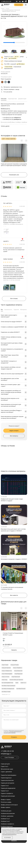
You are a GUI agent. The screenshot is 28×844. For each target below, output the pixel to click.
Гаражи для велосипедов (8, 796)
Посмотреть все (14, 175)
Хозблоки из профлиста (7, 824)
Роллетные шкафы (6, 802)
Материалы (23, 309)
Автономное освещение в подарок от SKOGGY (14, 559)
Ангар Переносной (16, 676)
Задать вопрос (14, 430)
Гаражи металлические (7, 780)
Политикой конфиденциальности (9, 834)
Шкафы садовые (5, 807)
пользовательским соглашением (9, 732)
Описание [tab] (3, 98)
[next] (26, 140)
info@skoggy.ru (6, 754)
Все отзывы (14, 298)
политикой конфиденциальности (15, 731)
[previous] (21, 140)
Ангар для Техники (15, 664)
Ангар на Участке (5, 676)
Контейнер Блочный (21, 688)
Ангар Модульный (18, 673)
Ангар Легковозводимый (7, 673)
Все (2, 309)
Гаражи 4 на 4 (5, 790)
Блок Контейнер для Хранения (16, 679)
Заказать (14, 840)
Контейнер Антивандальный (8, 688)
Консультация (18, 4)
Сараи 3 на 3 (4, 766)
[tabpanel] (14, 117)
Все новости (14, 595)
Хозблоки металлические (8, 813)
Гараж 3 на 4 (23, 682)
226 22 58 (7, 751)
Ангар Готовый (5, 664)
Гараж (17, 682)
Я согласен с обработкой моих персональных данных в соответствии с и (14, 731)
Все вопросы (14, 436)
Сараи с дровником (6, 771)
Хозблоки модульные (7, 826)
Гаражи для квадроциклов (8, 788)
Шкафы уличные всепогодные (9, 804)
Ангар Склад (4, 679)
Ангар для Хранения (6, 667)
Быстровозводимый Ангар (7, 682)
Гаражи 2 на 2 (5, 785)
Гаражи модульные (6, 777)
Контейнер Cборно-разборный (8, 685)
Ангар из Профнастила (7, 670)
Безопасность (8, 309)
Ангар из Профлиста (17, 667)
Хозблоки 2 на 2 (5, 821)
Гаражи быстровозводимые (8, 775)
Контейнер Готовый (6, 691)
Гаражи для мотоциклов (7, 783)
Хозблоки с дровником (7, 816)
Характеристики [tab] (12, 98)
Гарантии (16, 309)
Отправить (14, 737)
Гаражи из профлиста (7, 793)
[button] (6, 231)
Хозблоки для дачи (6, 811)
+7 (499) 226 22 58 (6, 1)
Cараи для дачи (5, 764)
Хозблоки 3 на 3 (5, 818)
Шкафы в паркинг (6, 799)
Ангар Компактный (18, 670)
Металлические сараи (7, 769)
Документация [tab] (22, 98)
